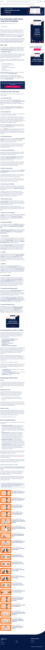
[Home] (0, 4)
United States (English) (38, 646)
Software (17, 642)
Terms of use (3, 644)
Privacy (2, 640)
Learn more (10, 486)
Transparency (3, 642)
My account (32, 640)
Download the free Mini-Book (13, 86)
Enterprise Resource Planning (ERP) (14, 4)
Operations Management (5, 4)
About (17, 640)
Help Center (32, 642)
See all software (37, 49)
